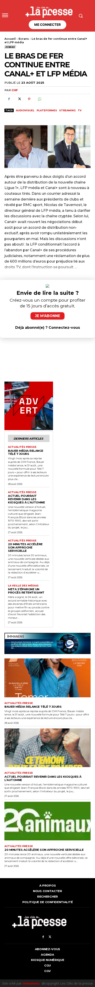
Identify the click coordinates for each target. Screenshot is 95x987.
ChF (14, 90)
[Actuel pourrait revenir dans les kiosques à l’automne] (47, 747)
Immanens (31, 983)
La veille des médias (23, 585)
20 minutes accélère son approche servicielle (25, 547)
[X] (19, 99)
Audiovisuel (25, 110)
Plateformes (47, 110)
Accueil (10, 38)
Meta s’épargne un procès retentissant (26, 590)
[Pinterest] (29, 99)
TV (80, 110)
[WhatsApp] (39, 99)
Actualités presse (22, 447)
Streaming (67, 110)
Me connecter (47, 25)
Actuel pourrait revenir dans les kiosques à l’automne (26, 499)
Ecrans (24, 38)
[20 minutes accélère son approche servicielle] (47, 821)
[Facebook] (8, 99)
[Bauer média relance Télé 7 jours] (47, 677)
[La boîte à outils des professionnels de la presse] (47, 10)
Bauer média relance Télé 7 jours (25, 452)
